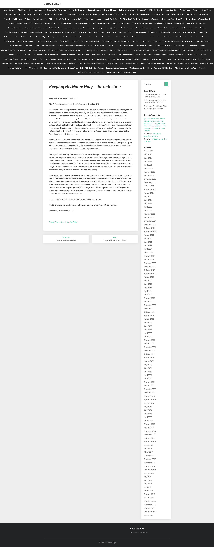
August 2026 (149, 151)
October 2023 (149, 270)
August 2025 (149, 193)
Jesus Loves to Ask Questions (195, 55)
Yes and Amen (201, 23)
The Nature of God (24, 10)
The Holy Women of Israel (96, 46)
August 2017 (149, 515)
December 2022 (150, 305)
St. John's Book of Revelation (94, 63)
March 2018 (148, 491)
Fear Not (125, 14)
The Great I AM (49, 23)
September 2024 (150, 231)
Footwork (90, 37)
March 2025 (148, 210)
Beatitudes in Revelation (151, 19)
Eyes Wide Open (204, 59)
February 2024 (149, 256)
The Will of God (122, 50)
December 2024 (150, 221)
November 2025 (150, 182)
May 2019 (148, 449)
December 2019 (150, 431)
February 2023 (149, 298)
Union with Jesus (108, 37)
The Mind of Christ (114, 46)
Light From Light (118, 59)
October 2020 (149, 396)
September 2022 (150, 315)
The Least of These (75, 63)
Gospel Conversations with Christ (20, 46)
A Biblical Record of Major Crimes (177, 63)
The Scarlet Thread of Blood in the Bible (116, 41)
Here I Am (179, 19)
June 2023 (148, 284)
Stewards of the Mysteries (13, 19)
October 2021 (149, 354)
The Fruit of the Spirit (65, 23)
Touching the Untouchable (53, 32)
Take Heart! (189, 41)
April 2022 (148, 333)
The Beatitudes (185, 10)
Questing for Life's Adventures (117, 68)
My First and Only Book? (163, 46)
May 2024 (148, 245)
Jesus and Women (157, 14)
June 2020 (148, 410)
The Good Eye (174, 28)
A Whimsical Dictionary (77, 10)
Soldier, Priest (79, 37)
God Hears (58, 28)
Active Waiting (65, 41)
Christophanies (98, 14)
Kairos (98, 37)
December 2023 (150, 263)
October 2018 (149, 466)
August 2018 (149, 473)
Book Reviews (99, 68)
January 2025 (149, 217)
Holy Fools (17, 14)
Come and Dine (203, 32)
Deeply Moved (70, 32)
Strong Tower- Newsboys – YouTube (63, 222)
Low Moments (70, 28)
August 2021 (149, 361)
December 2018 (150, 459)
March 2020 (148, 421)
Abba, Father (170, 14)
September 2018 (150, 470)
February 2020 (149, 424)
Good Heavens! (25, 55)
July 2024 (147, 238)
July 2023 (147, 280)
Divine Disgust (169, 37)
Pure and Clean (6, 63)
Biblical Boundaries (182, 37)
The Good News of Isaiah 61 (56, 63)
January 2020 (149, 427)
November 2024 (150, 224)
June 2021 (148, 368)
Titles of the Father (21, 37)
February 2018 (149, 494)
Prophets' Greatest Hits (121, 23)
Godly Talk (181, 14)
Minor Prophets (179, 23)
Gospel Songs (206, 10)
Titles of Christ (76, 19)
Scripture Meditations (126, 10)
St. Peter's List (99, 72)
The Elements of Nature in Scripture (45, 55)
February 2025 (149, 214)
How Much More (52, 41)
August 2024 (149, 235)
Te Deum (28, 19)
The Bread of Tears (11, 59)
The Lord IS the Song (67, 55)
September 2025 (150, 189)
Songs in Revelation (110, 19)
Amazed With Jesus (98, 55)
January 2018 (149, 498)
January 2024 (149, 259)
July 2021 (147, 365)
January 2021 (149, 385)
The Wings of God (31, 68)
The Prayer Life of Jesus (144, 46)
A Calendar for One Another (18, 23)
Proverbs (196, 10)
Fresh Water (147, 41)
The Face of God (164, 32)
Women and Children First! (163, 68)
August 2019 (149, 445)
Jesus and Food (119, 28)
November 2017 (150, 505)
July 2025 (147, 196)
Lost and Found (193, 50)
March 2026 (148, 168)
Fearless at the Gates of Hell (173, 41)
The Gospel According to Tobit (186, 68)
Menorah (202, 68)
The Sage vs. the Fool (21, 63)
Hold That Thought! (85, 72)
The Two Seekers (207, 50)
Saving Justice (111, 32)
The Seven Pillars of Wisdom (140, 50)
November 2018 (150, 463)
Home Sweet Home (48, 46)
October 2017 (149, 508)
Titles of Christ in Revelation (59, 19)
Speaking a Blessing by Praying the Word (71, 46)
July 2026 (147, 154)
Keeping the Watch (8, 50)
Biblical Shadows (50, 59)
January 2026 (149, 175)
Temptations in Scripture (163, 23)
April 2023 (148, 291)
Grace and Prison (141, 37)
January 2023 (149, 301)
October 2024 (149, 228)
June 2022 (148, 326)
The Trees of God (36, 32)
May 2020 (148, 414)
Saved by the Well (130, 72)
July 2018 (147, 477)
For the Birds (21, 50)
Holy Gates (8, 37)
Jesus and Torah (30, 28)
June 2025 (148, 200)
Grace (37, 46)
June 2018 (148, 480)
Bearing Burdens (78, 41)
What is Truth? (128, 46)
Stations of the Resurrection (57, 10)
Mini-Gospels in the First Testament (53, 68)
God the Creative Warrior (74, 50)
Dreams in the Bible (93, 41)
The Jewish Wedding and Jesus (17, 32)
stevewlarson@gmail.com (139, 532)
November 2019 (150, 435)
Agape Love (40, 41)
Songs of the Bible (171, 10)
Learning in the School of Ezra (161, 59)
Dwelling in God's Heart (124, 37)
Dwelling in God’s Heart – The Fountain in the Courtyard (155, 107)
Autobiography (71, 14)
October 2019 (149, 438)
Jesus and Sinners (85, 14)
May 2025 (148, 203)
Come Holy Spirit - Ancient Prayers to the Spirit (169, 50)
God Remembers (187, 28)
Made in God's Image (15, 28)
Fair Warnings (203, 14)
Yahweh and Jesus (149, 28)
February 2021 (149, 382)
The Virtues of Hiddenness (195, 46)
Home (5, 10)
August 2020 (149, 403)
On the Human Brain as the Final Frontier (155, 128)
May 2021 (148, 372)
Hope (121, 63)
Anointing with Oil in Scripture (99, 59)
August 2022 (149, 319)
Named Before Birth (40, 19)
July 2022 (147, 322)
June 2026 (148, 158)
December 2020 (150, 389)
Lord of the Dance (37, 63)
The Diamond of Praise (26, 41)
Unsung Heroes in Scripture (157, 55)
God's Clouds (12, 55)
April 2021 (148, 375)
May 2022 (148, 330)
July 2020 (147, 407)
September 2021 (150, 357)
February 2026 (149, 172)
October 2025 (149, 186)
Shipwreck (157, 41)
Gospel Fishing (201, 28)
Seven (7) (108, 28)
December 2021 (150, 347)
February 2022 (149, 340)
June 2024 (148, 242)
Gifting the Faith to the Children (137, 59)
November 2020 (150, 392)
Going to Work (112, 63)
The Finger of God (189, 32)
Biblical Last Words (112, 14)
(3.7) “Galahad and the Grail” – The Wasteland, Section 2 (155, 101)
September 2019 (150, 442)
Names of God (35, 37)
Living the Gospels (155, 10)
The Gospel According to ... (101, 23)
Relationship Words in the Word (184, 59)
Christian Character (94, 10)
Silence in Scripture (80, 59)
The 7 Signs (92, 28)
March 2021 (148, 379)
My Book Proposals (176, 55)
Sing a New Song (83, 55)
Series (11, 10)
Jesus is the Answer (108, 50)
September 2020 (150, 400)
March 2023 (148, 294)
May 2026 (148, 161)
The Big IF (49, 28)
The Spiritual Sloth (131, 63)
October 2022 (149, 312)
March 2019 (148, 452)
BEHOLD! (190, 23)
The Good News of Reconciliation (152, 63)
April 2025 (148, 207)
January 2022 (149, 343)
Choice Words (73, 68)
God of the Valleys (139, 32)
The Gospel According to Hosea (141, 68)
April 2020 (148, 417)
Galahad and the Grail (114, 72)
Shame (41, 28)
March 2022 (148, 337)
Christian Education (110, 10)
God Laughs (152, 32)
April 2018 (148, 487)
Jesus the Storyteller (82, 23)
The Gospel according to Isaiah (202, 63)
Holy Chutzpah (99, 32)
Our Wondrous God (114, 55)
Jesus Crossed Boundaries (200, 37)
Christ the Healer (36, 23)
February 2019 (149, 456)
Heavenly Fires (191, 19)
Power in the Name (133, 28)
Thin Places (136, 41)
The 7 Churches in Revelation (130, 19)
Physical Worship (48, 37)
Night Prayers (192, 14)
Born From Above (155, 37)
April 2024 (148, 249)
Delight (100, 28)
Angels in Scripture (65, 59)
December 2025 (150, 179)
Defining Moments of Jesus (54, 14)
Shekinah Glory (179, 46)
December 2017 (150, 501)
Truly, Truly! (176, 32)
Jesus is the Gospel (202, 41)
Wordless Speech (204, 19)
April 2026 (148, 165)
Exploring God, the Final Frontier (31, 59)
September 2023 (150, 273)
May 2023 (148, 287)
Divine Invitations (168, 19)
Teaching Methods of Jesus (139, 14)
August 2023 (149, 277)
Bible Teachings (39, 10)
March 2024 (148, 252)
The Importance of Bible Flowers (134, 55)
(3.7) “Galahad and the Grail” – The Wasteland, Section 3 (155, 95)
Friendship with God (92, 50)
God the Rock (162, 28)
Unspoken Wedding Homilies (142, 23)
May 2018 (148, 484)
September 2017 (150, 512)
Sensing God (37, 14)
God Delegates (10, 41)
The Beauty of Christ (55, 50)
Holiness (9, 14)
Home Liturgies (142, 10)
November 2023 (150, 266)
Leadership (27, 14)
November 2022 (150, 308)
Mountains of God (124, 32)
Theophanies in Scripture (37, 50)
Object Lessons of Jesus (92, 19)
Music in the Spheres (16, 68)
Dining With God (86, 68)
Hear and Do (81, 28)
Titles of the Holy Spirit (65, 37)
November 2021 (150, 350)
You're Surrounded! (84, 32)
